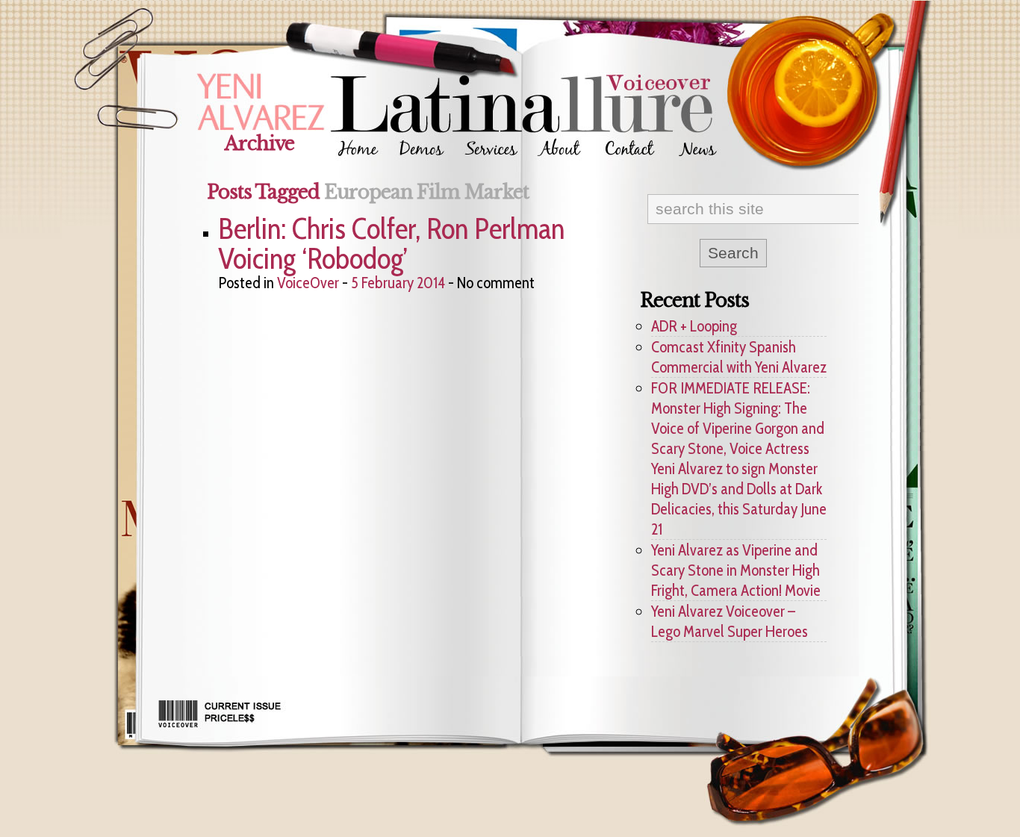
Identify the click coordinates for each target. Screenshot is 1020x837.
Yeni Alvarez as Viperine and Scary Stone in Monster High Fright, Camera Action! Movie (736, 570)
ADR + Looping (694, 326)
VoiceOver (308, 282)
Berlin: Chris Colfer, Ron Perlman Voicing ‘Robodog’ (391, 243)
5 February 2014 (398, 282)
